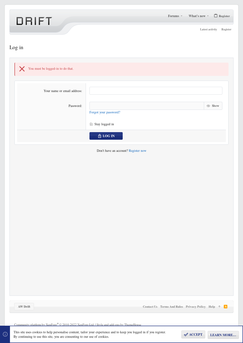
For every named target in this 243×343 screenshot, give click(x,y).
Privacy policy (196, 306)
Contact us (150, 306)
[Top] (219, 306)
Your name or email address (62, 90)
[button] (181, 15)
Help (212, 306)
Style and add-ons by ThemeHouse (119, 324)
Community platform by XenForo (54, 324)
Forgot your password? (104, 112)
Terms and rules (171, 306)
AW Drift (24, 306)
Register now (137, 150)
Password (75, 105)
